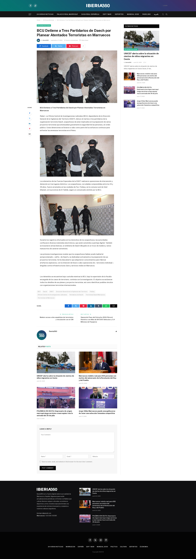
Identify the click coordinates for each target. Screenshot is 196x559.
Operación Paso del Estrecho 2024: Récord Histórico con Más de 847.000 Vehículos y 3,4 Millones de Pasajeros (98, 319)
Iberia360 (46, 40)
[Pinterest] (30, 129)
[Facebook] (30, 113)
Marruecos (70, 546)
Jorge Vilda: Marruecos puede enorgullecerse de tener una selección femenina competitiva (97, 412)
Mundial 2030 (133, 14)
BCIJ (39, 291)
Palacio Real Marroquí (67, 14)
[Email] (30, 134)
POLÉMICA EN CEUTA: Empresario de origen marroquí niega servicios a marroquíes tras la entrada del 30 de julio (55, 413)
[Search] (166, 14)
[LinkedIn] (30, 123)
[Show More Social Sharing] (83, 46)
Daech (45, 291)
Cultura (123, 546)
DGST (52, 291)
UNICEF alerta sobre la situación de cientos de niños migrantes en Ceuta (55, 377)
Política (114, 546)
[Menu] (30, 14)
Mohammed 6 (41, 520)
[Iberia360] (98, 5)
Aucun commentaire (72, 40)
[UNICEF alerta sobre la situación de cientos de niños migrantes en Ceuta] (56, 362)
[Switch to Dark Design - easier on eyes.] (163, 14)
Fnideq (92, 291)
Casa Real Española (90, 14)
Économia (144, 546)
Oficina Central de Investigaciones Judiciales (52, 295)
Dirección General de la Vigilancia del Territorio (71, 291)
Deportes (119, 14)
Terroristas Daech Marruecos (95, 295)
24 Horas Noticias (45, 14)
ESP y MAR (107, 14)
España (81, 546)
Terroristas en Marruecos (46, 298)
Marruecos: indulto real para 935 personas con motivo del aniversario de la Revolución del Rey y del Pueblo (97, 378)
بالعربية (156, 14)
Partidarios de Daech (76, 295)
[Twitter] (30, 118)
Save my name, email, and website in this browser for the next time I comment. (67, 462)
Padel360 (146, 14)
